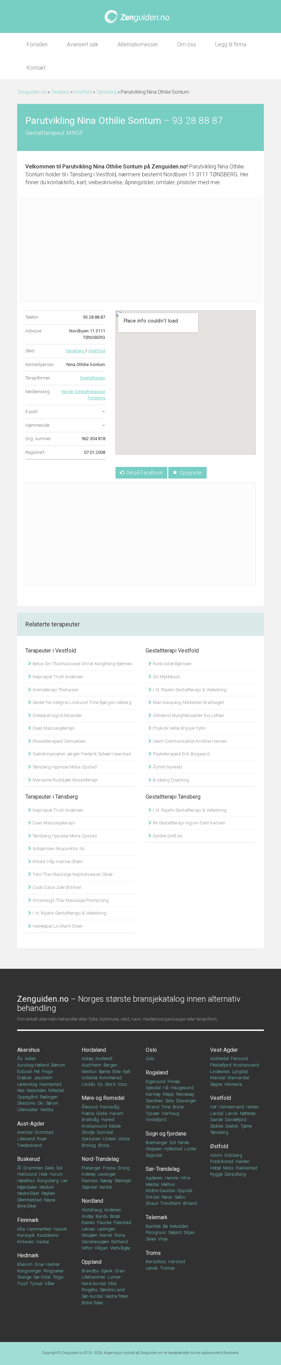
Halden (242, 1161)
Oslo (151, 1050)
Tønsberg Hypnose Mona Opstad (64, 766)
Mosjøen (89, 1235)
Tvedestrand (29, 1145)
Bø (165, 1226)
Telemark (157, 1217)
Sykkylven (91, 1138)
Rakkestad (246, 1167)
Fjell (126, 1071)
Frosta (109, 1167)
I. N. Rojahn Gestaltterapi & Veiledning (189, 689)
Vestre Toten (116, 1296)
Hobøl (215, 1167)
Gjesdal (153, 1087)
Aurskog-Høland (33, 1065)
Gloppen (154, 1148)
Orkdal (152, 1197)
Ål (19, 1167)
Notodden (179, 1226)
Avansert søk (82, 44)
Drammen (33, 1167)
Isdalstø (89, 1077)
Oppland (91, 1262)
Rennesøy (185, 1094)
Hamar (53, 1264)
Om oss (186, 44)
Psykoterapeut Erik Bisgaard (180, 753)
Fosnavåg (109, 1106)
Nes (21, 1090)
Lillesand (26, 1138)
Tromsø (167, 1268)
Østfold (219, 1146)
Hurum (56, 1174)
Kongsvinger (29, 1270)
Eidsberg (233, 1155)
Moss (228, 1167)
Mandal (217, 1077)
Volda (124, 1138)
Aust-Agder (31, 1123)
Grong (124, 1167)
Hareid (107, 1119)
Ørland (190, 1203)
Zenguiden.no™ (152, 1353)
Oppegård (27, 1096)
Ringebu (90, 1289)
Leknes (88, 1229)
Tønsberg (106, 92)
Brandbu (90, 1270)
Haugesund (182, 1087)
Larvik (231, 1113)
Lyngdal (240, 1071)
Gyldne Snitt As (167, 835)
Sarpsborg (235, 1174)
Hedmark (28, 1255)
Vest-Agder (224, 1050)
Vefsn (87, 1247)
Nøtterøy (248, 1113)
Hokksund (27, 1174)
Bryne (178, 1106)
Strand (152, 1106)
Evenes (88, 1222)
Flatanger (91, 1167)
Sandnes (154, 1100)
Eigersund (156, 1081)
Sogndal (154, 1155)
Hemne (171, 1177)
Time (166, 1106)
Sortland (119, 1241)
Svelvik (232, 1126)
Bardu (102, 1216)
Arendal (25, 1132)
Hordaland (94, 1050)
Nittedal (56, 1090)
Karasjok (26, 1235)
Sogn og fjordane (166, 1133)
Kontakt (36, 67)
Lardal (216, 1113)
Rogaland (157, 1072)
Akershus (28, 1050)
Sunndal (105, 1132)
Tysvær (153, 1113)
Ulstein (109, 1138)
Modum (46, 1187)
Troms (153, 1253)
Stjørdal (89, 1187)
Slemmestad (29, 1199)
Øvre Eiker (27, 1206)
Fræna (88, 1113)
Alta (21, 1229)
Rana (119, 1235)
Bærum (58, 1065)
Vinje (163, 1239)
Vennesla (233, 1084)
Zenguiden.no (32, 92)
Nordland (92, 1201)
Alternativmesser (138, 44)
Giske (101, 1113)
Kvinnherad (110, 1077)
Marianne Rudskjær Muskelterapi (65, 779)
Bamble (153, 1226)
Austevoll (103, 1058)
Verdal (105, 1187)
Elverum (25, 1264)
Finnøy (174, 1081)
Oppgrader (190, 472)
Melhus (168, 1184)
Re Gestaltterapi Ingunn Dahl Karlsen (188, 822)
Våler (50, 1283)
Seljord (175, 1232)
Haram (116, 1113)
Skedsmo (26, 1103)
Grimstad (44, 1132)
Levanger (107, 1174)
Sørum (52, 1103)
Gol (59, 1167)
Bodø (115, 1216)
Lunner (114, 1277)
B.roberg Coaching (170, 779)
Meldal (152, 1184)
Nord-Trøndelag (100, 1159)
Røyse (49, 1199)
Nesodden (36, 1090)
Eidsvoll (24, 1071)
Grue (39, 1264)
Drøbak (24, 1077)
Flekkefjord (220, 1065)
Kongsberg (48, 1180)
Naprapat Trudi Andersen (57, 676)
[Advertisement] (140, 250)
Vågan (101, 1247)
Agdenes (154, 1177)
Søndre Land (112, 1289)
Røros (166, 1197)
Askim (216, 1155)
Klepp (168, 1094)
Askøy (87, 1058)
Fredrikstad (221, 1161)
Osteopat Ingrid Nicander (57, 715)
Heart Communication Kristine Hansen (189, 741)
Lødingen (106, 1229)
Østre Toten (92, 1302)
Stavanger (186, 1100)
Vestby (46, 1109)
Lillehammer (94, 1277)
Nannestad (50, 1084)
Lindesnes (220, 1071)
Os (100, 1084)
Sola (169, 1100)
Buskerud (28, 1159)
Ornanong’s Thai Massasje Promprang (70, 900)
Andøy (88, 1216)
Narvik (105, 1235)
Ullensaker (27, 1109)
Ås (20, 1058)
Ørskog (89, 1145)
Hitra (185, 1177)
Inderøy (89, 1174)
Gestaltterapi (92, 377)
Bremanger (157, 1142)
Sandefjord (235, 1119)
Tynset (36, 1283)
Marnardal (238, 1077)
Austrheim (91, 1065)
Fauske (104, 1222)
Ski (40, 1103)
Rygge (216, 1174)
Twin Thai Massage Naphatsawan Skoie (72, 874)
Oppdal (184, 1190)
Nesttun (89, 1071)
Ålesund (90, 1106)
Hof (213, 1106)
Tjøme (246, 1126)
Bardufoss (156, 1261)
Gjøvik (107, 1270)
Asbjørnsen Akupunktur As (58, 848)
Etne (116, 1071)
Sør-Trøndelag (163, 1169)
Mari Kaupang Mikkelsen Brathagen (188, 702)
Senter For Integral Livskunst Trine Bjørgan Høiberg (82, 702)
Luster (190, 1148)
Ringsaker (54, 1270)
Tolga (58, 1277)
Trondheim (170, 1203)
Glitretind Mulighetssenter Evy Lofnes (188, 715)
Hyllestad (173, 1148)
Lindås (88, 1084)
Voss (122, 1084)
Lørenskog (27, 1084)
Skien (151, 1239)
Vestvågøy (120, 1247)
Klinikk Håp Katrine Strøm (57, 861)
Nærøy (106, 1180)
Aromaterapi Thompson (55, 689)
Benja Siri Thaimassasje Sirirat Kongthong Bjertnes (82, 663)
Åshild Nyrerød (167, 766)
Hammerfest (39, 1229)
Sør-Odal (42, 1277)
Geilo (49, 1167)
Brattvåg (90, 1119)
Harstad (176, 1261)
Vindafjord (156, 1119)
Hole (43, 1174)
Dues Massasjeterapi (53, 728)
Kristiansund (94, 1126)
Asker (30, 1058)
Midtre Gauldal (160, 1190)
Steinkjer (122, 1180)
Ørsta (103, 1145)
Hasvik (60, 1229)
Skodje (88, 1132)
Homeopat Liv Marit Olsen (57, 926)
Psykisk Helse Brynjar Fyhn (179, 728)
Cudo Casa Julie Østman (57, 887)
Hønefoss (26, 1180)
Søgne (216, 1084)
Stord (110, 1084)
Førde (183, 1142)
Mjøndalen (27, 1187)
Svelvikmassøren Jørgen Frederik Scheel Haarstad (81, 753)
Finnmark (28, 1220)
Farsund (239, 1058)
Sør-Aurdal (92, 1296)
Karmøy (153, 1094)
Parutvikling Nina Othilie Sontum (102, 166)
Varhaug (170, 1113)
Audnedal (219, 1058)
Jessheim (43, 1077)
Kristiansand (246, 1065)
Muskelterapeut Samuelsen (59, 741)
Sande (216, 1119)
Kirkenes (25, 1241)
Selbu (179, 1197)
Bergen (110, 1065)
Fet (37, 1071)
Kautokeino (47, 1235)
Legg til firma (230, 44)
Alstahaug (92, 1209)
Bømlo (104, 1071)
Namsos (90, 1180)
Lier (64, 1180)
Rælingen (49, 1096)
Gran (120, 1270)
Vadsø (42, 1241)
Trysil (22, 1283)
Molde (115, 1126)
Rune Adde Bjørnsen (172, 663)
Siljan (189, 1232)
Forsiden (37, 44)
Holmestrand (231, 1106)
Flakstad (122, 1222)
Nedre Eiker (28, 1193)
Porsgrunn (156, 1232)
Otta (112, 1283)
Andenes (112, 1209)
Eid (173, 1142)
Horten (252, 1106)
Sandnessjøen (95, 1241)
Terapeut (60, 92)
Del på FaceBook (144, 472)
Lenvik (152, 1268)
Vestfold (83, 92)
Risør (42, 1138)
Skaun (152, 1203)
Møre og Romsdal (103, 1098)
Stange (24, 1277)
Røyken (48, 1193)
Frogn (47, 1071)
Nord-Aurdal (94, 1283)
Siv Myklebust (166, 676)
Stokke (216, 1126)
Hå (166, 1087)
